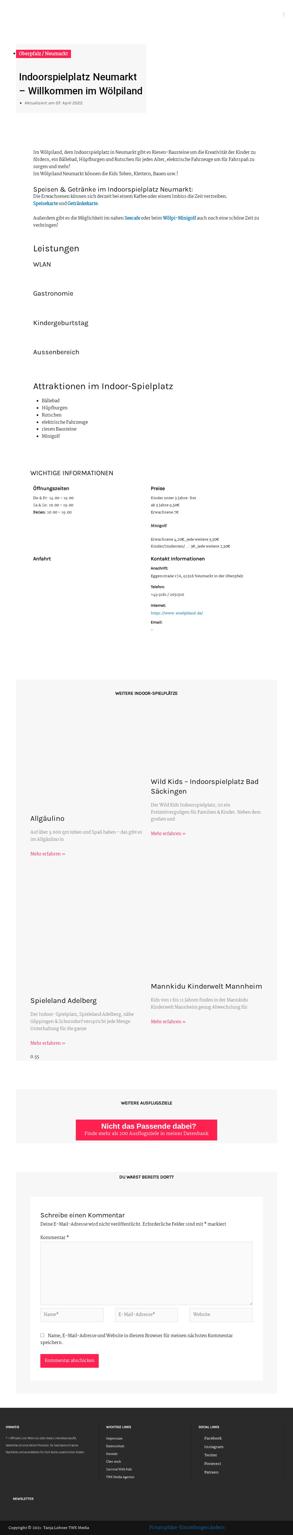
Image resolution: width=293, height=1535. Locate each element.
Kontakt (112, 1454)
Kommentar (54, 1237)
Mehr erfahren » (48, 854)
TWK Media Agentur (120, 1477)
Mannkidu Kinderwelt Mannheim (206, 986)
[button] (281, 15)
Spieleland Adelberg (63, 1000)
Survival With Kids (119, 1469)
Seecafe (132, 218)
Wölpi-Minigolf (179, 218)
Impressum (114, 1438)
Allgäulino (47, 818)
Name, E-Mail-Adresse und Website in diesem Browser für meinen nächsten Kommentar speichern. (136, 1339)
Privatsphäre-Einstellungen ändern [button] (187, 1527)
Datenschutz (115, 1446)
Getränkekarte (83, 203)
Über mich (113, 1462)
